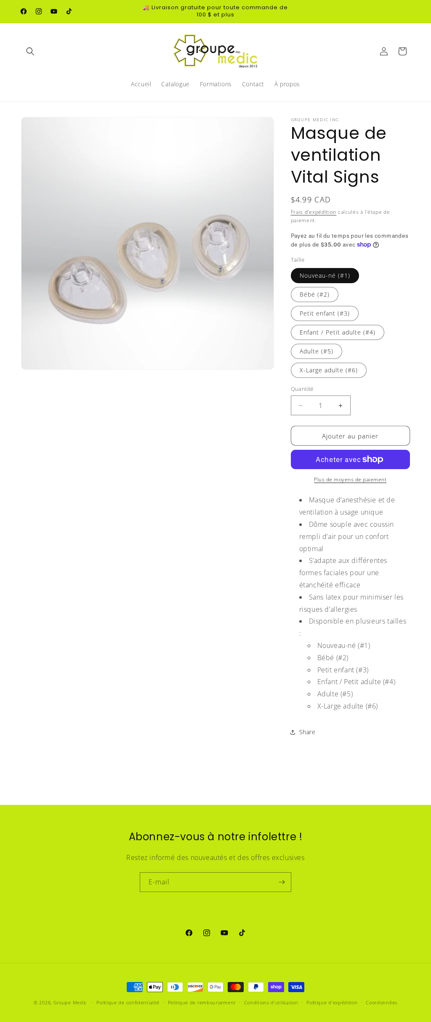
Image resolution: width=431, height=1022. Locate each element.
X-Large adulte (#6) (329, 370)
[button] (30, 51)
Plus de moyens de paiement (350, 479)
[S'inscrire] (281, 882)
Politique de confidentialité (128, 1002)
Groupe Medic (70, 1002)
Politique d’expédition (331, 1002)
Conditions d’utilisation (271, 1002)
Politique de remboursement (202, 1002)
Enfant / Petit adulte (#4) (337, 332)
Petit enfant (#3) (325, 313)
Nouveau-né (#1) (325, 275)
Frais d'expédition (314, 211)
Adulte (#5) (316, 351)
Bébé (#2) (315, 294)
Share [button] (307, 732)
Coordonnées (381, 1002)
